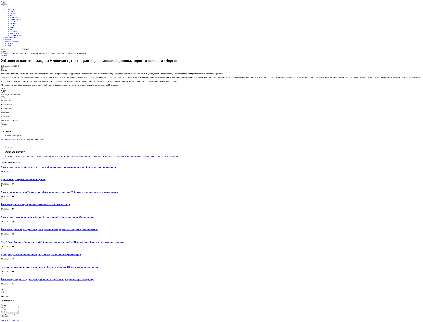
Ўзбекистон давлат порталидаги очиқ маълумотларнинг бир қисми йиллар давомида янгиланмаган (49, 229)
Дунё (12, 27)
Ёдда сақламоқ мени (11, 314)
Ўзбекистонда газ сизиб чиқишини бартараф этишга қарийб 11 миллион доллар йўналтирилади (47, 217)
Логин (3, 305)
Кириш (8, 45)
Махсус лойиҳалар (12, 41)
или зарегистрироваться (10, 320)
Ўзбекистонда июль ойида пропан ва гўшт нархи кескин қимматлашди (35, 204)
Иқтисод (13, 13)
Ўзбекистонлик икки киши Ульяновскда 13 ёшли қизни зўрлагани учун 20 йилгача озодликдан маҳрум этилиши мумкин (59, 192)
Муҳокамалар (15, 33)
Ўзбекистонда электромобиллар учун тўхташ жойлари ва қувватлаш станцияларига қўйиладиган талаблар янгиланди (58, 167)
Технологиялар (15, 19)
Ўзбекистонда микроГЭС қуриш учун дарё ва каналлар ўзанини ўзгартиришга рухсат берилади (47, 279)
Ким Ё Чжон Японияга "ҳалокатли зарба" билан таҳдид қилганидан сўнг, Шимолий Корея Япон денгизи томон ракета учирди (62, 242)
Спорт (12, 25)
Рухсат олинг (6, 139)
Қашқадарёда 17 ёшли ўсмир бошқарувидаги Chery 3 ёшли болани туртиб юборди (41, 254)
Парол (3, 309)
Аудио (12, 29)
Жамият (13, 15)
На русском (9, 43)
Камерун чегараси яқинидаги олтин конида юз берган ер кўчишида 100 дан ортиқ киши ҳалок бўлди (50, 267)
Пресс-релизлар (15, 35)
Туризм (12, 21)
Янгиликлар (10, 9)
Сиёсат (12, 11)
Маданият (13, 23)
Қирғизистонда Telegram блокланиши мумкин (23, 179)
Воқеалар (13, 31)
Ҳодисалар (14, 17)
